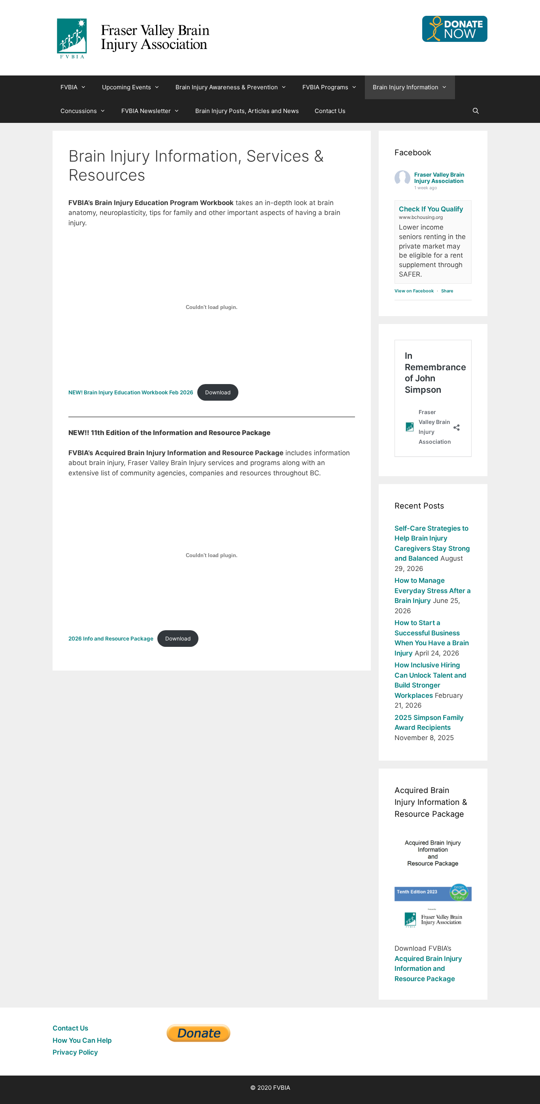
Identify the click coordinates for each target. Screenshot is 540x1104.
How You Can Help (82, 1040)
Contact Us (330, 111)
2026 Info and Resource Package (110, 638)
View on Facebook (414, 291)
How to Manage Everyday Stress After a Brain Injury (433, 590)
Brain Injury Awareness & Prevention (227, 87)
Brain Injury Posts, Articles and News (247, 111)
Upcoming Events (126, 87)
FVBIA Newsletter (146, 111)
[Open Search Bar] (475, 111)
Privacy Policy (75, 1052)
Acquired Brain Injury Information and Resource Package (428, 969)
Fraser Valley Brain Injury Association (439, 178)
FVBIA (68, 87)
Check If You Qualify (431, 209)
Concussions (78, 111)
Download (217, 392)
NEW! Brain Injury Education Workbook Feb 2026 (130, 392)
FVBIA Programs (325, 87)
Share (447, 291)
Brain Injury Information (405, 87)
